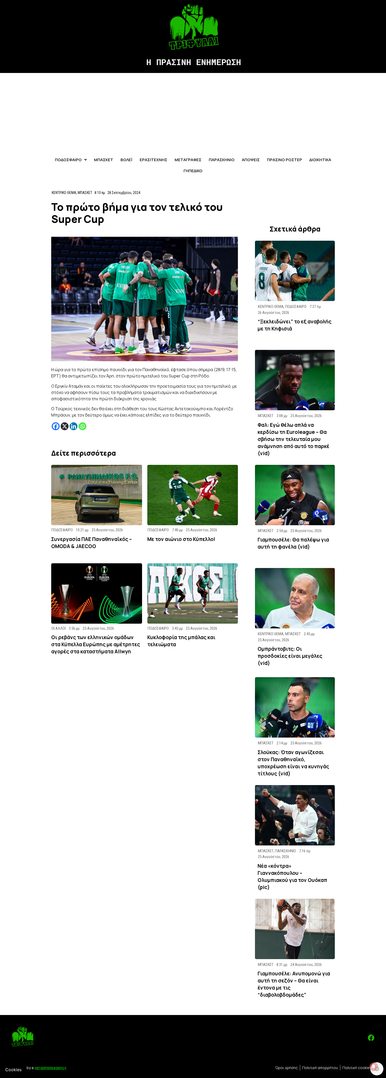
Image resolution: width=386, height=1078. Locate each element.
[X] (65, 426)
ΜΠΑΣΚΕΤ (85, 193)
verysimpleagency (50, 1067)
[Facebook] (56, 426)
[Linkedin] (73, 426)
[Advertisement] (193, 112)
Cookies (13, 1069)
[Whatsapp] (82, 426)
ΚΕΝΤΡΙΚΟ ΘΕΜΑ (64, 193)
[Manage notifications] (373, 1066)
